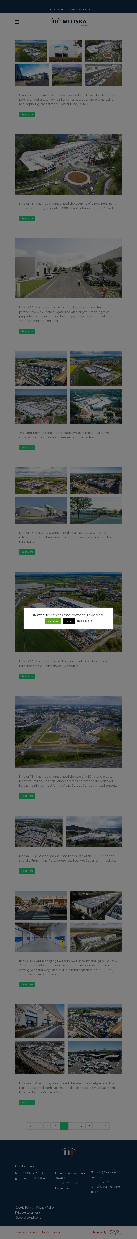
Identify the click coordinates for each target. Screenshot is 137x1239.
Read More (84, 621)
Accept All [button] (53, 621)
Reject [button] (68, 621)
